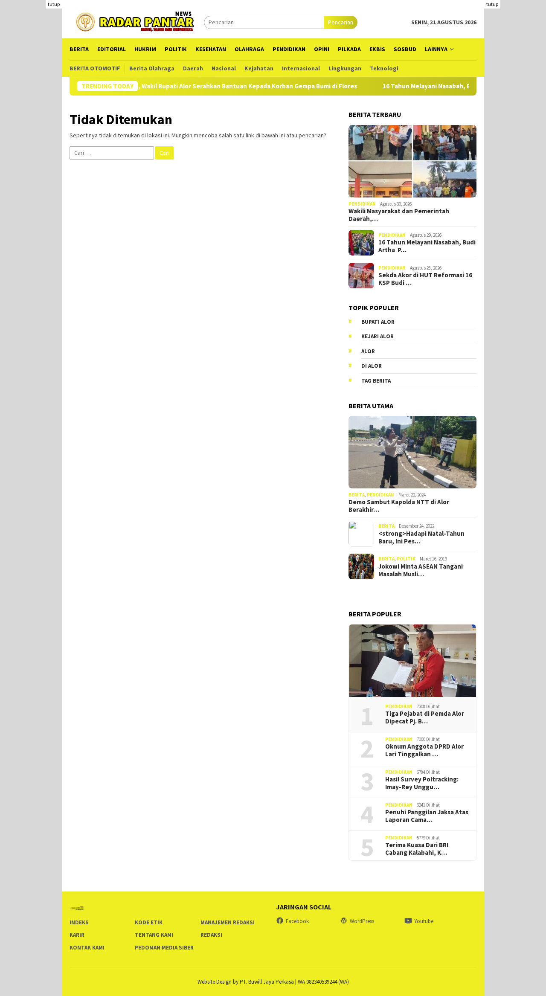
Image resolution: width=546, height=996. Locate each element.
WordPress (362, 921)
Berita (357, 495)
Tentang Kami (154, 934)
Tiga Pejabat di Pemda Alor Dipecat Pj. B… (424, 717)
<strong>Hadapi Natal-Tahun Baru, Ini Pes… (421, 537)
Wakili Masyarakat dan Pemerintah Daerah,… (399, 215)
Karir (77, 934)
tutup (54, 4)
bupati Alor (378, 321)
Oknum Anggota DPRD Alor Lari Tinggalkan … (424, 750)
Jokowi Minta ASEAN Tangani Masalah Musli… (420, 570)
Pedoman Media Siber (164, 947)
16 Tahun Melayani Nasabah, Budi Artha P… (427, 246)
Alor (368, 351)
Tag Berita (376, 380)
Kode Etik (149, 922)
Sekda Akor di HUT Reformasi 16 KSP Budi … (425, 279)
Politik (406, 559)
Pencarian (340, 22)
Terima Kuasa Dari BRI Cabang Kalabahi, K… (416, 849)
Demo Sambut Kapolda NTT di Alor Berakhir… (399, 506)
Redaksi (211, 934)
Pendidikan (362, 204)
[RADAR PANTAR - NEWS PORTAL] (137, 21)
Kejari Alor (377, 336)
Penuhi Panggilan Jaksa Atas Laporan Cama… (426, 816)
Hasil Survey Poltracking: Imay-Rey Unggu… (422, 783)
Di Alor (371, 365)
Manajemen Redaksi (227, 922)
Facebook (297, 921)
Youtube (423, 921)
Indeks (79, 922)
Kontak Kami (87, 947)
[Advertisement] (515, 128)
